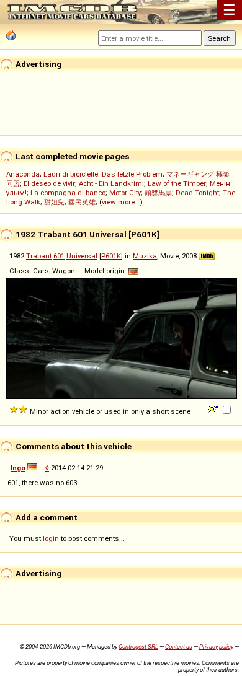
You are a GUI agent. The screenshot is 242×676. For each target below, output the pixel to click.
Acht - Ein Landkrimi (111, 183)
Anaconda (23, 174)
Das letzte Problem (132, 174)
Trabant (39, 256)
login (51, 538)
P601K (111, 256)
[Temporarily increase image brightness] (214, 408)
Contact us (178, 646)
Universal (81, 256)
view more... (121, 202)
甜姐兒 (54, 202)
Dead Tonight (197, 192)
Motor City (125, 192)
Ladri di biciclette (70, 174)
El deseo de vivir (49, 183)
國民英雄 (82, 202)
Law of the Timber (177, 183)
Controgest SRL (138, 646)
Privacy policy (216, 646)
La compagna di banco (67, 192)
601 (59, 256)
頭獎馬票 (158, 192)
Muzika (145, 256)
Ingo (18, 467)
